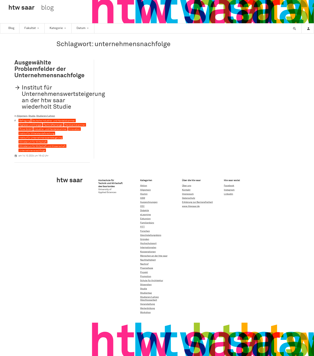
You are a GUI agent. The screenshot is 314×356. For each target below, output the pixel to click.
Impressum (188, 194)
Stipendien (146, 285)
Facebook (229, 186)
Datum (81, 28)
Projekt (144, 272)
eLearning (145, 215)
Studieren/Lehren (45, 116)
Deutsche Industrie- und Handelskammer (53, 121)
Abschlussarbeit (148, 300)
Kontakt (186, 190)
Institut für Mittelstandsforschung (36, 133)
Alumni (144, 194)
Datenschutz (188, 198)
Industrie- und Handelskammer (50, 129)
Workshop (145, 312)
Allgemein (22, 116)
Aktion (143, 186)
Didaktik (144, 210)
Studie (31, 116)
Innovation (74, 129)
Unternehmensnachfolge (32, 150)
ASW (142, 198)
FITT (142, 227)
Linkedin (228, 194)
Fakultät (30, 28)
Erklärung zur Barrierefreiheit (197, 202)
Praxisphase (146, 268)
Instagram (229, 190)
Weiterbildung (147, 308)
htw (31, 8)
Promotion (145, 276)
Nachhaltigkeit (148, 260)
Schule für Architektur (151, 280)
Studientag (146, 293)
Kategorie (56, 28)
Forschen (145, 231)
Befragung (24, 121)
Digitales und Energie (30, 125)
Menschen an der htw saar (153, 256)
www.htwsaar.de (191, 206)
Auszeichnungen (148, 202)
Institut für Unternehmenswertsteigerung (40, 138)
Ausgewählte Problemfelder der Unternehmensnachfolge (49, 69)
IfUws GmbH (25, 129)
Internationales (148, 247)
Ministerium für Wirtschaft (33, 142)
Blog (11, 28)
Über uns (186, 186)
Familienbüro (147, 223)
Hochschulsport (148, 243)
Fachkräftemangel (53, 125)
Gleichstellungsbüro (150, 235)
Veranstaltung (147, 304)
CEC (142, 206)
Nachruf (144, 264)
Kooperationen (148, 252)
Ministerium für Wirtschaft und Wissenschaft (42, 146)
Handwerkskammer (75, 125)
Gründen (144, 239)
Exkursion (145, 219)
